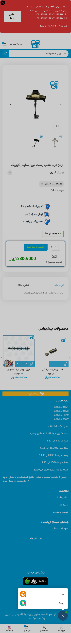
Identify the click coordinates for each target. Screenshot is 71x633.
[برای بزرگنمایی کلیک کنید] (57, 126)
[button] (60, 104)
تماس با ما (12, 16)
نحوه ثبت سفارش (60, 529)
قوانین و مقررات (61, 512)
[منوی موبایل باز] (67, 44)
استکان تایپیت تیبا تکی (52, 369)
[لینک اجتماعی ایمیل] (9, 172)
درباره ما (64, 505)
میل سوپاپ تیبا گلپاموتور (18, 369)
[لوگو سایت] (35, 44)
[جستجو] (5, 53)
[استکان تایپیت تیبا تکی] (52, 351)
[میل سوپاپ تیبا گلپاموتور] (18, 351)
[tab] (58, 285)
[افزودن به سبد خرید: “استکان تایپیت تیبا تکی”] (59, 364)
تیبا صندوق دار (47, 184)
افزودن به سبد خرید (35, 247)
